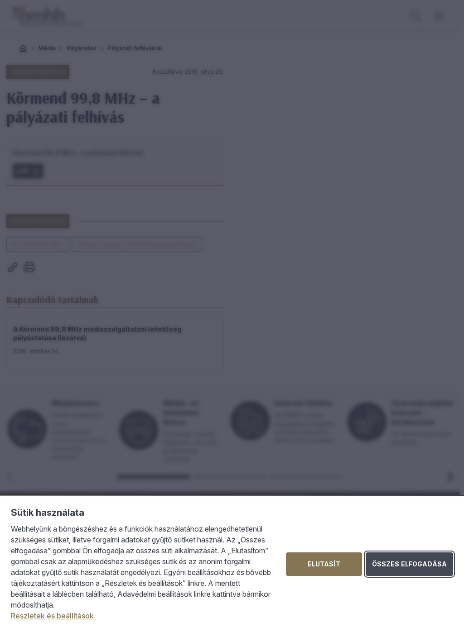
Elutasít (324, 564)
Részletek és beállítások (52, 615)
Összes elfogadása (409, 564)
